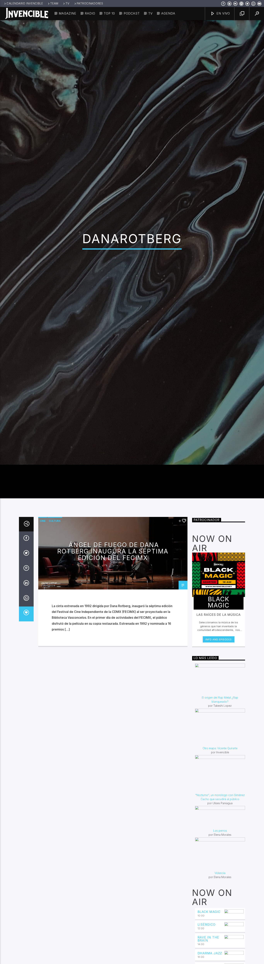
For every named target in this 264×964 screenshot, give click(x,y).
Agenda (168, 13)
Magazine (67, 13)
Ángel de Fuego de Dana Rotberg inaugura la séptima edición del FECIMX (112, 602)
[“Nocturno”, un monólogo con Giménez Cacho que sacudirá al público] (220, 825)
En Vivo (222, 13)
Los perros (220, 881)
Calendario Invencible (25, 3)
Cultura (54, 571)
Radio (90, 13)
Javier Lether (49, 633)
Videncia (220, 924)
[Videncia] (220, 905)
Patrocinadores (90, 3)
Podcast (132, 13)
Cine (42, 571)
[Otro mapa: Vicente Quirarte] (220, 778)
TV (67, 3)
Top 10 (109, 13)
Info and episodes (218, 690)
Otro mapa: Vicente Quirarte (220, 799)
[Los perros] (220, 868)
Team (54, 3)
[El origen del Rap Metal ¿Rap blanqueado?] (220, 730)
